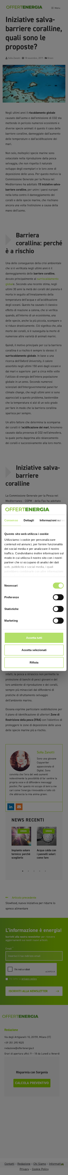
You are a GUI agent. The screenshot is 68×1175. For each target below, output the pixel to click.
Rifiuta (34, 662)
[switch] (58, 597)
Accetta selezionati (34, 650)
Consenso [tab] (11, 520)
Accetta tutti (34, 637)
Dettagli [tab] (29, 520)
